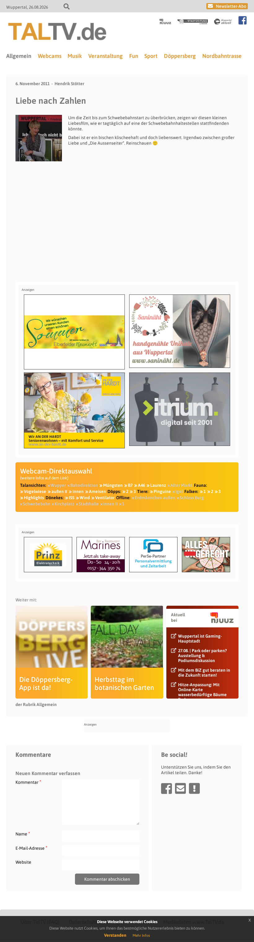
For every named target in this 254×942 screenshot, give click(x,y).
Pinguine (162, 491)
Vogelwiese (35, 491)
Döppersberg (180, 56)
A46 (141, 485)
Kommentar (28, 782)
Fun (133, 56)
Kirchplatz (64, 503)
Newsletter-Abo (231, 6)
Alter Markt (181, 485)
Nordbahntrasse (222, 56)
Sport (150, 56)
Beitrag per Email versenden (180, 788)
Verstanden (115, 935)
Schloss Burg (192, 497)
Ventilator (105, 497)
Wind (85, 497)
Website (23, 862)
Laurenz (158, 485)
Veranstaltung (105, 56)
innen (78, 491)
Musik (75, 56)
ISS (71, 497)
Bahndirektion (84, 485)
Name (22, 834)
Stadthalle (89, 503)
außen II (59, 491)
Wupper (58, 485)
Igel (179, 491)
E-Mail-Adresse (31, 848)
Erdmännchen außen (155, 497)
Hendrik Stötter (69, 83)
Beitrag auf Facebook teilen (166, 788)
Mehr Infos (141, 935)
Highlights (34, 497)
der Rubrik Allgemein (36, 704)
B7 (130, 485)
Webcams (49, 56)
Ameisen (97, 491)
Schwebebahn (36, 503)
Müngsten (113, 485)
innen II (110, 503)
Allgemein (18, 56)
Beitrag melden (194, 788)
